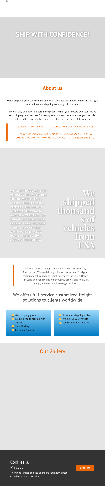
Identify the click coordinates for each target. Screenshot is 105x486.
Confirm (85, 468)
